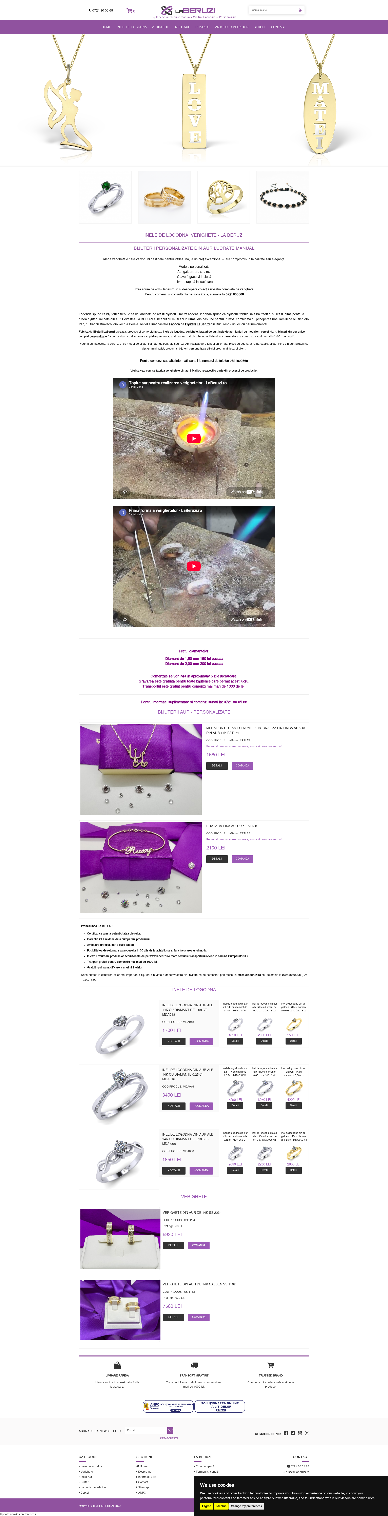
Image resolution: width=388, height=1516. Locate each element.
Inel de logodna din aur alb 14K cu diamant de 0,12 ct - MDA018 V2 (264, 1007)
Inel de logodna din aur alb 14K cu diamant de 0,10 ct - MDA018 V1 (235, 1007)
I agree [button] (206, 1506)
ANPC (141, 1492)
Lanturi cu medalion (231, 27)
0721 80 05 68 (102, 10)
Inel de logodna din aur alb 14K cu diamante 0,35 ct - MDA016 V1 (235, 1071)
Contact (278, 27)
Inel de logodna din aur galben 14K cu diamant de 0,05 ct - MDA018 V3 (294, 1007)
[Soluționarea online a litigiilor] (219, 1406)
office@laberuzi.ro (297, 1472)
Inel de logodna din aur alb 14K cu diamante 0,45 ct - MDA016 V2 (264, 1071)
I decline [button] (221, 1506)
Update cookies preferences (18, 1514)
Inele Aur (182, 27)
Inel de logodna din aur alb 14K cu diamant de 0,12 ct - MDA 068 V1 (235, 1136)
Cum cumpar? (204, 1466)
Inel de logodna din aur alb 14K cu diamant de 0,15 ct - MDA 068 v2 (264, 1136)
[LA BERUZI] (188, 10)
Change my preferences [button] (246, 1506)
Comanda (242, 765)
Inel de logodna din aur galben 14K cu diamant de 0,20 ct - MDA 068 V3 (294, 1136)
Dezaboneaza (169, 1438)
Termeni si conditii (207, 1471)
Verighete (160, 27)
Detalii (217, 765)
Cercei (259, 27)
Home (106, 27)
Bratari (202, 27)
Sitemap (143, 1487)
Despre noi (144, 1471)
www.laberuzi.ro (166, 289)
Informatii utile (146, 1477)
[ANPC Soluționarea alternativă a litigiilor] (168, 1406)
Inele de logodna (132, 27)
